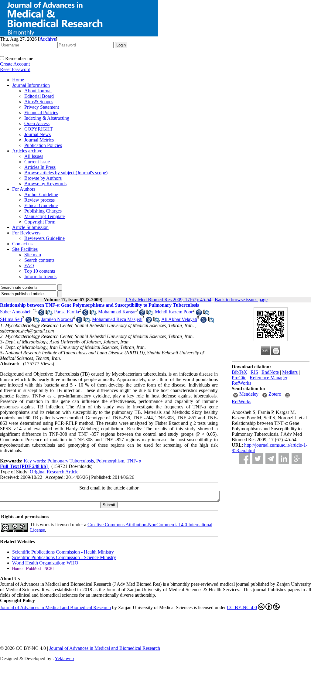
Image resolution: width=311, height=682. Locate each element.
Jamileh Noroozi (57, 319)
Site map (32, 254)
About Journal (38, 90)
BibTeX (239, 372)
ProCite (239, 377)
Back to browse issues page (241, 299)
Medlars (290, 372)
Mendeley (248, 394)
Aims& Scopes (38, 101)
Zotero (274, 394)
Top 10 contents (39, 271)
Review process (39, 200)
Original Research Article (54, 471)
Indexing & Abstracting (46, 118)
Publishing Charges (43, 210)
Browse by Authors (43, 178)
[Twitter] (257, 458)
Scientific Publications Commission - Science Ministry (64, 557)
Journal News (37, 134)
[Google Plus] (297, 458)
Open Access (37, 123)
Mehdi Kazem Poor (174, 311)
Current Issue (37, 161)
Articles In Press (40, 167)
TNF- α (134, 460)
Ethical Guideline (41, 205)
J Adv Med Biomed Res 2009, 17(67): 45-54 (168, 299)
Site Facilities (25, 249)
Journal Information (31, 85)
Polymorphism (110, 460)
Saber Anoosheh (16, 311)
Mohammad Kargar (117, 311)
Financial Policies (41, 112)
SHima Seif (11, 319)
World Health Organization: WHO (45, 562)
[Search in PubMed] (49, 313)
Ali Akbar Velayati (179, 319)
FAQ (29, 265)
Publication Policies (43, 145)
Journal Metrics (39, 139)
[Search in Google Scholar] (41, 313)
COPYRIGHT (38, 128)
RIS (254, 372)
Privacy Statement (41, 107)
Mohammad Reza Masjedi (117, 319)
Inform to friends (40, 276)
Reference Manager (268, 377)
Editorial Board (39, 96)
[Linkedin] (284, 458)
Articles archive (27, 150)
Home (18, 79)
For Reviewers (26, 232)
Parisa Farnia (66, 311)
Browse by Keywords (45, 183)
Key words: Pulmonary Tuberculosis (59, 460)
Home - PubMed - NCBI (33, 568)
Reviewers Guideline (44, 238)
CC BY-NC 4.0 (242, 607)
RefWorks (241, 383)
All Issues (33, 156)
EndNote (270, 372)
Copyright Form (39, 221)
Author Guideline (41, 194)
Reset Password (15, 69)
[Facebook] (244, 458)
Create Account (15, 63)
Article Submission (30, 227)
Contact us (22, 243)
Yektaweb (64, 658)
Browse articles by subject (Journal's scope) (66, 172)
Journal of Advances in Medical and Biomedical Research (55, 607)
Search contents (39, 260)
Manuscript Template (44, 216)
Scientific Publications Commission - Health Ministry (63, 551)
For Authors (23, 189)
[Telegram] (270, 458)
